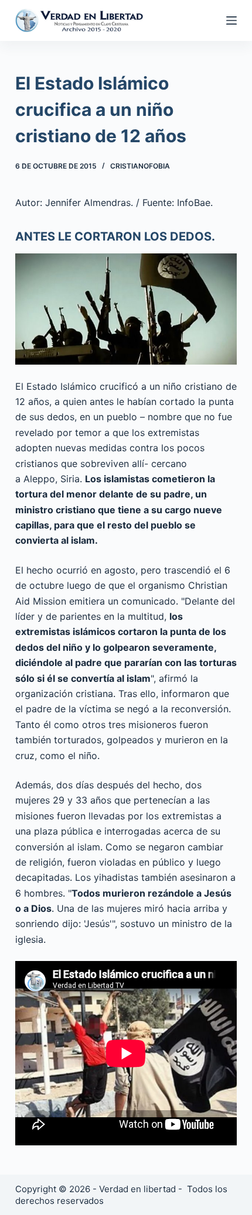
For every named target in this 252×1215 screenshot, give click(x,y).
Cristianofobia (140, 166)
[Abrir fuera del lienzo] (231, 20)
